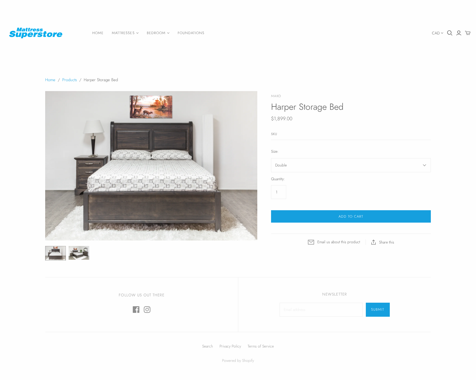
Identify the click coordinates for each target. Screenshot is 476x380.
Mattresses (123, 32)
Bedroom (156, 32)
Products (69, 80)
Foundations (191, 32)
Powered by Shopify (238, 360)
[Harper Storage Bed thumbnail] (55, 253)
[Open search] (450, 33)
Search (207, 346)
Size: (274, 151)
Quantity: (278, 179)
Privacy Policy (230, 346)
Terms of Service (261, 346)
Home (98, 32)
